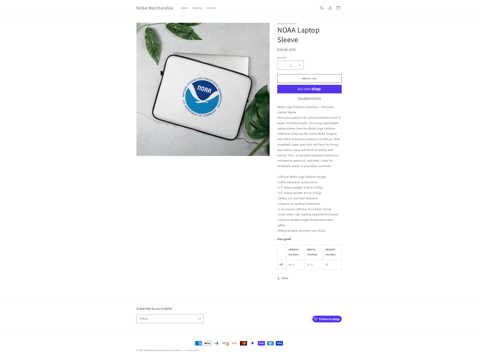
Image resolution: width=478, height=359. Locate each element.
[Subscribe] (199, 318)
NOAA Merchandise (153, 350)
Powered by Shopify (172, 350)
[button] (322, 8)
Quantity (282, 57)
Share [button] (285, 278)
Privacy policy (192, 350)
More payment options (309, 98)
